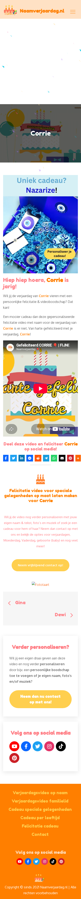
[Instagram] (49, 746)
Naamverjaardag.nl (42, 11)
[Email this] (62, 458)
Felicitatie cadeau (40, 826)
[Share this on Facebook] (6, 458)
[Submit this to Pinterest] (70, 458)
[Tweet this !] (13, 458)
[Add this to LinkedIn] (21, 458)
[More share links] (78, 458)
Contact (40, 834)
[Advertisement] (40, 61)
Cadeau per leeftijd (40, 817)
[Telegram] (46, 458)
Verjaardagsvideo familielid (40, 801)
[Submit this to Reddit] (38, 458)
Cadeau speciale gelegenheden (40, 809)
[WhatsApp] (54, 458)
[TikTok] (61, 746)
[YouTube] (14, 746)
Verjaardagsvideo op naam (40, 792)
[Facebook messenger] (29, 458)
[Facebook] (26, 746)
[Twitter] (38, 746)
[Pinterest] (14, 758)
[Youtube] (19, 861)
